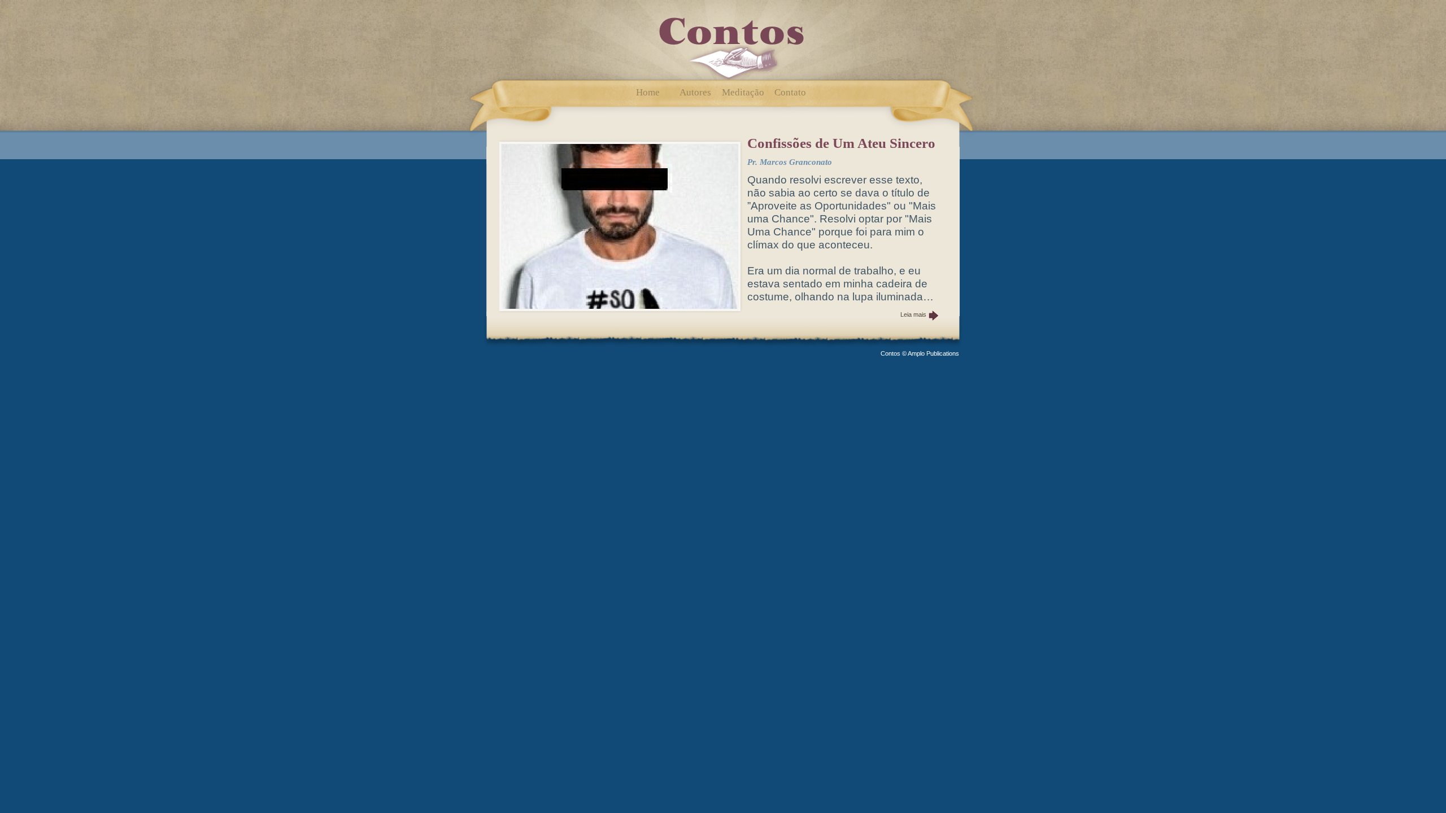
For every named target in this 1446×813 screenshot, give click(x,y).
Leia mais (913, 314)
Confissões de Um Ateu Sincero (841, 143)
